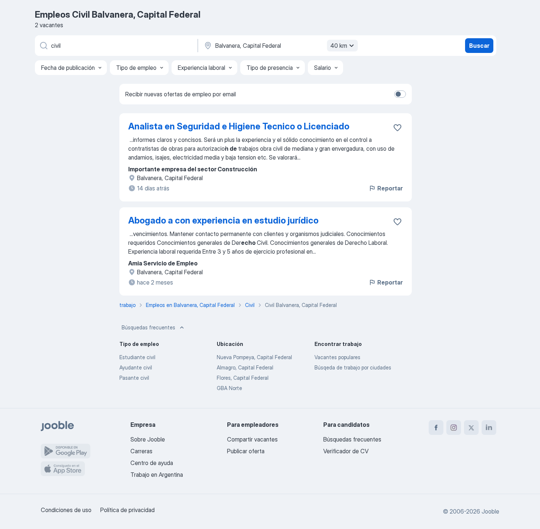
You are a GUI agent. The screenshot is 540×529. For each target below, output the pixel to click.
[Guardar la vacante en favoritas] (397, 127)
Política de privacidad (127, 510)
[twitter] (471, 427)
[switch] (400, 94)
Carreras (141, 451)
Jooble (490, 511)
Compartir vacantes (252, 439)
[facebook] (436, 427)
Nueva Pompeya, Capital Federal (254, 357)
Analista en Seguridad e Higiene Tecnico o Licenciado (238, 126)
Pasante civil (134, 378)
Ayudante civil (135, 367)
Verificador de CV (345, 451)
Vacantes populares (337, 357)
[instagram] (453, 427)
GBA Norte (229, 388)
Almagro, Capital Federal (245, 367)
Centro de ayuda (151, 463)
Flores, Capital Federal (243, 378)
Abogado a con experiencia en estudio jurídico (223, 220)
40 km (338, 45)
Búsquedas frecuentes (148, 327)
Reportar (390, 188)
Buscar (479, 45)
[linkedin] (489, 427)
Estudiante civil (137, 357)
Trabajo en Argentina (156, 474)
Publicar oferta (245, 451)
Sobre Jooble (147, 439)
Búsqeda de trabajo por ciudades (352, 367)
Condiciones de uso (66, 510)
